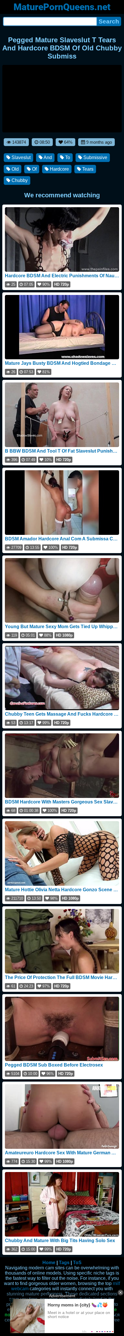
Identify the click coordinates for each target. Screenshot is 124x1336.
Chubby (19, 180)
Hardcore (59, 169)
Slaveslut (20, 157)
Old (14, 169)
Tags (64, 1262)
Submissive (94, 157)
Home (48, 1262)
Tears (87, 169)
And (47, 157)
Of (34, 169)
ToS (77, 1262)
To (67, 157)
